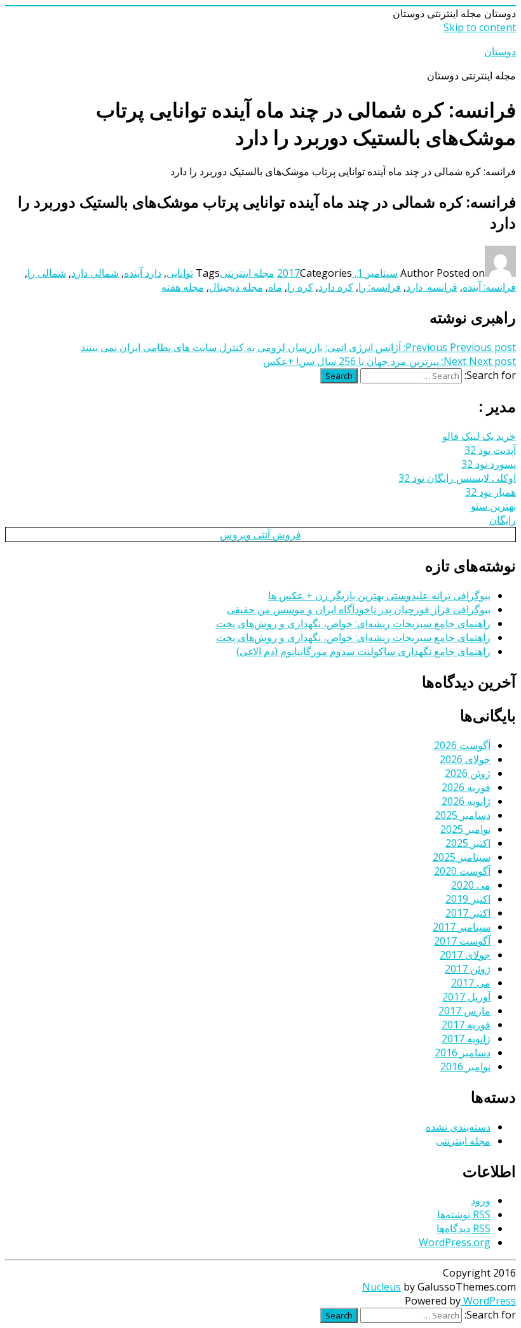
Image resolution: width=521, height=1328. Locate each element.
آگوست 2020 (462, 871)
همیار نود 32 (490, 492)
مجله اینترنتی (247, 273)
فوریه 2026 (466, 787)
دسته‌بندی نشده (458, 1127)
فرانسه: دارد (431, 287)
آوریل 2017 (466, 997)
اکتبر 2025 (468, 843)
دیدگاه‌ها (463, 1228)
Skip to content (479, 27)
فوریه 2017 (466, 1025)
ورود (481, 1200)
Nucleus (381, 1287)
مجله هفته (182, 287)
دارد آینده (142, 273)
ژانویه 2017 (466, 1039)
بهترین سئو (493, 506)
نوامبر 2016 (465, 1066)
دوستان (500, 51)
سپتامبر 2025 (462, 857)
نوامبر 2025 (465, 829)
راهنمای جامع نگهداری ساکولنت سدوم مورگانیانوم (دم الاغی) (363, 651)
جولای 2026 (465, 759)
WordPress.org (455, 1242)
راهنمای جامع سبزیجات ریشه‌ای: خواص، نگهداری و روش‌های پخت (353, 623)
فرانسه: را (379, 287)
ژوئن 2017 (468, 969)
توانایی (179, 273)
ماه (275, 287)
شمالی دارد (95, 273)
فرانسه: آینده (489, 287)
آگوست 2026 (462, 745)
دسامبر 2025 (463, 815)
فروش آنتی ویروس (260, 534)
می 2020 (471, 885)
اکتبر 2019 (468, 899)
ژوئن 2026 (468, 773)
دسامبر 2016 (463, 1052)
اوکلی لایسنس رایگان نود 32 (457, 478)
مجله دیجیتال (236, 287)
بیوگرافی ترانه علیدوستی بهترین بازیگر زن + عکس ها (379, 595)
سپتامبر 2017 (462, 927)
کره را (300, 287)
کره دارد (335, 287)
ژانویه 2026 (466, 801)
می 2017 (471, 983)
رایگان (502, 520)
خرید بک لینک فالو (479, 436)
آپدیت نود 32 (490, 450)
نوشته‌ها (464, 1214)
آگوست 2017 (462, 941)
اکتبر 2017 (468, 913)
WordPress (488, 1301)
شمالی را (46, 273)
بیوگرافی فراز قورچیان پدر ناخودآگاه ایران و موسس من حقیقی (359, 609)
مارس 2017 (464, 1011)
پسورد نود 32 (488, 464)
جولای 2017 (465, 955)
